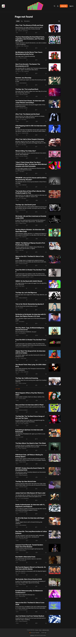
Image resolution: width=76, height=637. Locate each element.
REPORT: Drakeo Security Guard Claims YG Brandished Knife (30, 469)
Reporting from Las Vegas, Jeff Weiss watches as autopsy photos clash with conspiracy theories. (29, 116)
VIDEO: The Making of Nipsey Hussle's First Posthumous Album (30, 244)
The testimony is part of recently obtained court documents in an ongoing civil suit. (30, 472)
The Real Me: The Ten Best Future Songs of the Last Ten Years (29, 417)
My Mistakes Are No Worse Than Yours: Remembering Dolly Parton (29, 53)
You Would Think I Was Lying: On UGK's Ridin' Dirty (30, 365)
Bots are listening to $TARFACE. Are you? (25, 331)
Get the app (44, 632)
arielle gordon (23, 58)
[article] (38, 29)
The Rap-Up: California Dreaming (26, 378)
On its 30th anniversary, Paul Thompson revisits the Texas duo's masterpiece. (30, 369)
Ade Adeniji (21, 321)
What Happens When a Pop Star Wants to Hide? (29, 394)
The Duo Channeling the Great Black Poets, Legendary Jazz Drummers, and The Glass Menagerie (30, 39)
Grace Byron (22, 596)
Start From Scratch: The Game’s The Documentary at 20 (27, 65)
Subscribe (63, 6)
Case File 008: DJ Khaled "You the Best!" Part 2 (30, 271)
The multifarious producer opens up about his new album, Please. (30, 407)
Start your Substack (35, 632)
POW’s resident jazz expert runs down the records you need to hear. (30, 80)
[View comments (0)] (27, 33)
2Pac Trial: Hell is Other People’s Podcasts (29, 139)
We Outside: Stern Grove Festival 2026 (28, 579)
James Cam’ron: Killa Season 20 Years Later (30, 493)
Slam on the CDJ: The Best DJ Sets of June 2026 (29, 603)
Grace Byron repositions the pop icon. (25, 594)
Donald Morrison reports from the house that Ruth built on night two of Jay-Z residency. (30, 618)
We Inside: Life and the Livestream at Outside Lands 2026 (30, 217)
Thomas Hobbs (25, 133)
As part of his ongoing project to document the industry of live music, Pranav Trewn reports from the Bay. (30, 581)
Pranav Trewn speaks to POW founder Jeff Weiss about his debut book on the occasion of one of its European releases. (30, 459)
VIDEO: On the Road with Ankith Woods (28, 281)
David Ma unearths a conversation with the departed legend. (30, 571)
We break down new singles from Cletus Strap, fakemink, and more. (31, 295)
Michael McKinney (23, 263)
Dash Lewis (23, 358)
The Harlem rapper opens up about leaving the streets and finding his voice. (30, 355)
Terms (40, 630)
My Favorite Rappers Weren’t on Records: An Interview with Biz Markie (30, 568)
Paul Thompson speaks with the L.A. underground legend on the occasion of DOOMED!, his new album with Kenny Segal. (30, 234)
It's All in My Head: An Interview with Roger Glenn (29, 519)
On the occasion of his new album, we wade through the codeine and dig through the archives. (29, 420)
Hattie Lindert (22, 398)
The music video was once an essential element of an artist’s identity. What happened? (30, 153)
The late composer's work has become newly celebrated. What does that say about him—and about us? (29, 536)
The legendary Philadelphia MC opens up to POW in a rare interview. (30, 434)
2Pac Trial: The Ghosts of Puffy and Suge (29, 25)
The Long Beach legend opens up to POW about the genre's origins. (30, 319)
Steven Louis (22, 209)
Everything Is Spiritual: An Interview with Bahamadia (29, 431)
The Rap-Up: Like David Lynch (25, 205)
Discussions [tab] (27, 21)
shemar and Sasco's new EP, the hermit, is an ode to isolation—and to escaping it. (30, 43)
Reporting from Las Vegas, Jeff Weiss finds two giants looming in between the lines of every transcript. (29, 28)
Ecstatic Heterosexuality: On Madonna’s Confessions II (29, 591)
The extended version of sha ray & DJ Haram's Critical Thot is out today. (30, 182)
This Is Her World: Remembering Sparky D (29, 304)
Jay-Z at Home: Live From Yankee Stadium (29, 616)
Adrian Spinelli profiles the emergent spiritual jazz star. (29, 549)
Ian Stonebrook (25, 498)
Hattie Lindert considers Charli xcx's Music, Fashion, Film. (30, 397)
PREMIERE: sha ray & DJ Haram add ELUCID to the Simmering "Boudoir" (31, 178)
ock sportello (22, 333)
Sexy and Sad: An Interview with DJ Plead (29, 405)
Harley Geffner (22, 383)
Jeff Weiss (25, 30)
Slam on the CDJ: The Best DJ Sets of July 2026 (29, 257)
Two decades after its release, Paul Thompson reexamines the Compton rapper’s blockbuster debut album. (31, 68)
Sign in (71, 6)
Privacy (36, 630)
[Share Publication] (57, 6)
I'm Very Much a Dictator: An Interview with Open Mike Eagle (30, 230)
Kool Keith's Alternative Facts (25, 557)
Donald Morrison (23, 297)
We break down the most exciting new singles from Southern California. (31, 380)
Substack (32, 635)
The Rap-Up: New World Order (25, 481)
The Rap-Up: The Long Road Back (26, 89)
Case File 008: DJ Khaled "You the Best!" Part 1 (30, 340)
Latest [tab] (17, 21)
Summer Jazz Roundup (23, 78)
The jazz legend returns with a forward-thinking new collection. (28, 522)
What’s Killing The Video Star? (25, 151)
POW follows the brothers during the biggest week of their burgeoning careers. (30, 105)
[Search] (54, 6)
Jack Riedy (21, 171)
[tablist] (23, 21)
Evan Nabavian (22, 560)
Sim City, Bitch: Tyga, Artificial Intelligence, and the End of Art (29, 329)
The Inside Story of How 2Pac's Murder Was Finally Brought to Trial (30, 192)
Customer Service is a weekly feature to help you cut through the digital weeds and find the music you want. (31, 446)
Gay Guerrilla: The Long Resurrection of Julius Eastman (31, 532)
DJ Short (21, 307)
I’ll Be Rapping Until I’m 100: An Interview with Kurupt (30, 126)
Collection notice (45, 630)
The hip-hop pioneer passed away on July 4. (26, 306)
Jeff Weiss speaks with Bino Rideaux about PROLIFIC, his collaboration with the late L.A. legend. (29, 247)
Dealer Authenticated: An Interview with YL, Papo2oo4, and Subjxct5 (30, 505)
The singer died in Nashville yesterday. (25, 56)
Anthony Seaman (24, 94)
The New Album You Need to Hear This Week (30, 443)
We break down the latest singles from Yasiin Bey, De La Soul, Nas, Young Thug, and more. (31, 92)
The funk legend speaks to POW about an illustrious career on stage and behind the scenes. (30, 169)
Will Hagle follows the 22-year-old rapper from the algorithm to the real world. (31, 283)
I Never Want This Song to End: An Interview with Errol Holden (30, 352)
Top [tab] (22, 21)
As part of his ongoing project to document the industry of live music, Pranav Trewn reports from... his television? (30, 220)
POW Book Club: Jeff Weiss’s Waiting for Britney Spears (29, 455)
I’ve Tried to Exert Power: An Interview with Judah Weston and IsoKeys (30, 101)
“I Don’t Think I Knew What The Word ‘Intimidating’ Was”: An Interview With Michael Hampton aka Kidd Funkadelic (31, 164)
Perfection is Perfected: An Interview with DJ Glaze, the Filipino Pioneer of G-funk (30, 315)
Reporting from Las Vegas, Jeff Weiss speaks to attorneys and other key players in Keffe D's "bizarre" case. (31, 195)
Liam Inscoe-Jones (23, 538)
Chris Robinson (23, 83)
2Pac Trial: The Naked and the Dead (27, 114)
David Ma (23, 573)
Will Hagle (21, 286)
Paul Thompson (24, 46)
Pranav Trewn (22, 223)
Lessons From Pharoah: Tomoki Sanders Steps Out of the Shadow (29, 546)
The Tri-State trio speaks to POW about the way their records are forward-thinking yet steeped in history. (30, 509)
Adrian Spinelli (22, 550)
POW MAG (21, 250)
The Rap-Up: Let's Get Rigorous (26, 292)
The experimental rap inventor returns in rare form (28, 559)
